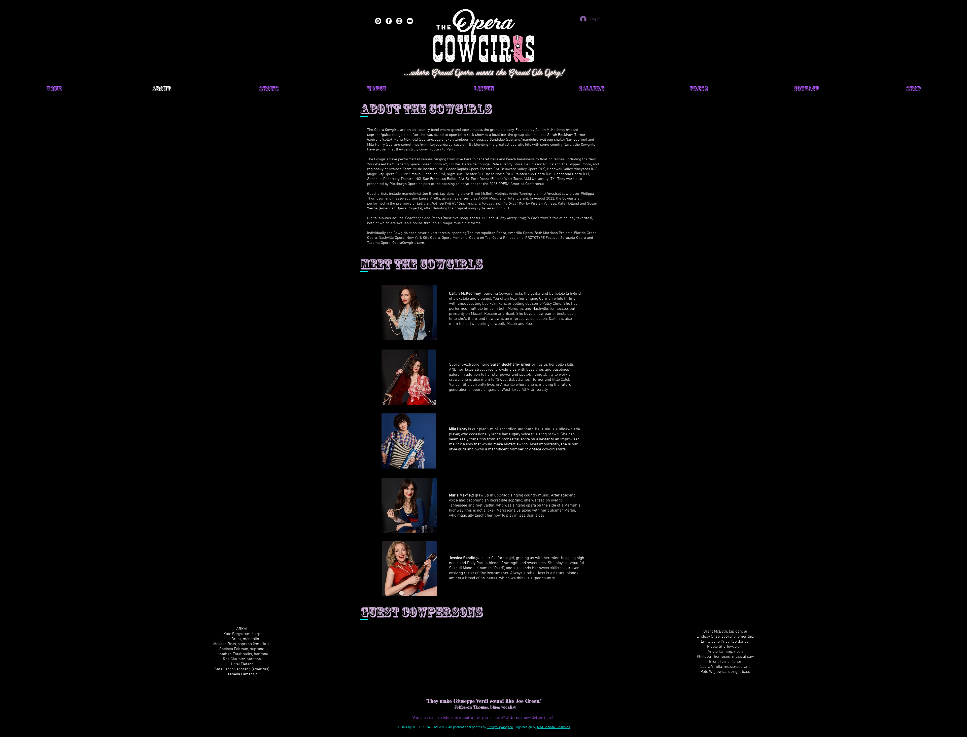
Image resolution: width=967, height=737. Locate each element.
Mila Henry (458, 429)
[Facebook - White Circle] (389, 21)
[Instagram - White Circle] (399, 21)
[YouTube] (410, 21)
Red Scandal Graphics (553, 727)
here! (548, 717)
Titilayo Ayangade (500, 727)
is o (468, 558)
